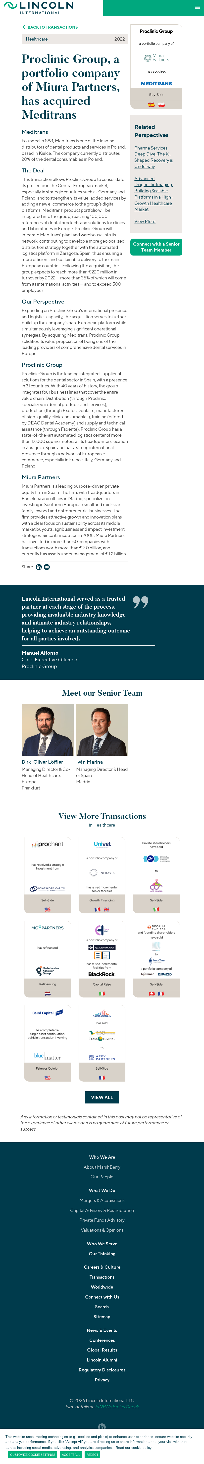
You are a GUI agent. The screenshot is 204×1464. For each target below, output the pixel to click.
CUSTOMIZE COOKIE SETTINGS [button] (32, 1455)
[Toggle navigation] (197, 7)
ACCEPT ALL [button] (71, 1455)
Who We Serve (102, 1243)
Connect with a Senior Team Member (156, 247)
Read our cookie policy (134, 1448)
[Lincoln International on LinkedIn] (102, 1427)
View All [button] (105, 1097)
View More (144, 221)
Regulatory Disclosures (102, 1369)
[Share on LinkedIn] (39, 568)
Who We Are (102, 1157)
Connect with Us (102, 1297)
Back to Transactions (53, 27)
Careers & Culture (102, 1267)
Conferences (102, 1340)
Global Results (102, 1350)
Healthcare (37, 39)
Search (102, 1306)
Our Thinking (102, 1253)
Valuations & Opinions (102, 1230)
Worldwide (102, 1287)
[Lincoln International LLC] (38, 7)
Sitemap (102, 1316)
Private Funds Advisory (102, 1220)
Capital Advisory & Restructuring (102, 1210)
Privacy (102, 1379)
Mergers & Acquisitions (102, 1200)
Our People (102, 1176)
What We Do (102, 1190)
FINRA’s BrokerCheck (117, 1406)
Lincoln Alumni (102, 1359)
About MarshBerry (102, 1167)
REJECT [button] (92, 1455)
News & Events (102, 1330)
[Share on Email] (47, 568)
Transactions (102, 1277)
